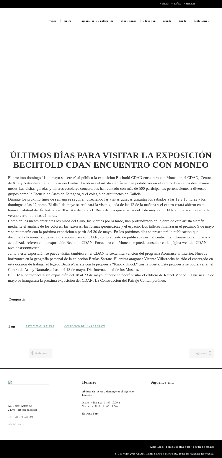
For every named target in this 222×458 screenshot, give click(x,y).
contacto (190, 3)
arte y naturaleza (40, 326)
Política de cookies (203, 446)
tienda (165, 3)
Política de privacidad (178, 446)
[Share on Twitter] (37, 299)
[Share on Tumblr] (54, 299)
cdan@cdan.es (16, 424)
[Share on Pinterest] (59, 299)
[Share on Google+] (42, 299)
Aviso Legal (157, 446)
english (177, 3)
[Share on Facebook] (31, 299)
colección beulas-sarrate (84, 326)
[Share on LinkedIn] (48, 299)
